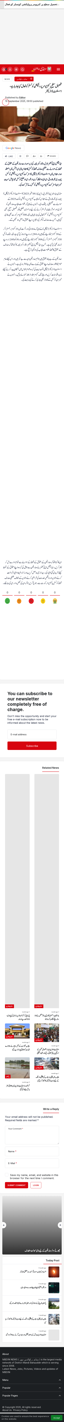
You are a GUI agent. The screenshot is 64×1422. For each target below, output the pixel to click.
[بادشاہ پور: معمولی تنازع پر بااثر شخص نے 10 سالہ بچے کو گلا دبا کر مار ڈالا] (46, 897)
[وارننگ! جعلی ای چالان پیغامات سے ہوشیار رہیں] (32, 1288)
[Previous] (4, 1225)
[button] (16, 69)
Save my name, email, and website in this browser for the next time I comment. (34, 1176)
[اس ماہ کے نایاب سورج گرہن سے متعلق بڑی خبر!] (32, 1272)
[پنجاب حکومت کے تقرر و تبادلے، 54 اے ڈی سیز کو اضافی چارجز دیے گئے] (17, 1039)
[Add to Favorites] (20, 156)
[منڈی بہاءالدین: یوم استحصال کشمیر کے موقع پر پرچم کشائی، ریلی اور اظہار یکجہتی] (46, 1039)
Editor (22, 97)
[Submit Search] (22, 69)
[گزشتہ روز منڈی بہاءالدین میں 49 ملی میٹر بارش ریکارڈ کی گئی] (17, 1074)
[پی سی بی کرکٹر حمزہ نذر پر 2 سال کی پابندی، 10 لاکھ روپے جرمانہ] (17, 897)
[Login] (9, 69)
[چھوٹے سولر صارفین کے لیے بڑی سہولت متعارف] (32, 1225)
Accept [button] (56, 1418)
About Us (7, 1410)
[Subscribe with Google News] (13, 148)
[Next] (60, 1225)
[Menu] (58, 69)
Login (36, 1185)
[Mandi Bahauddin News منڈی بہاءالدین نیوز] (41, 69)
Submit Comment (16, 1185)
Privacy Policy (20, 1410)
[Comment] (27, 156)
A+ (34, 156)
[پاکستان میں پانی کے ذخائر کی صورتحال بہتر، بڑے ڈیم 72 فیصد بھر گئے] (32, 1303)
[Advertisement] (32, 32)
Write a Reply (51, 1109)
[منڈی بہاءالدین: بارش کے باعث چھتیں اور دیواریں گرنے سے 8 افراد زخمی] (32, 1335)
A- (41, 156)
